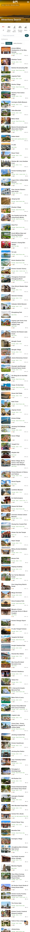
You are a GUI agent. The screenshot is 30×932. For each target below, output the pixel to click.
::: (0, 1)
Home (3, 5)
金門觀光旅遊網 (15, 2)
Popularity (9, 43)
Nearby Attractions (17, 43)
